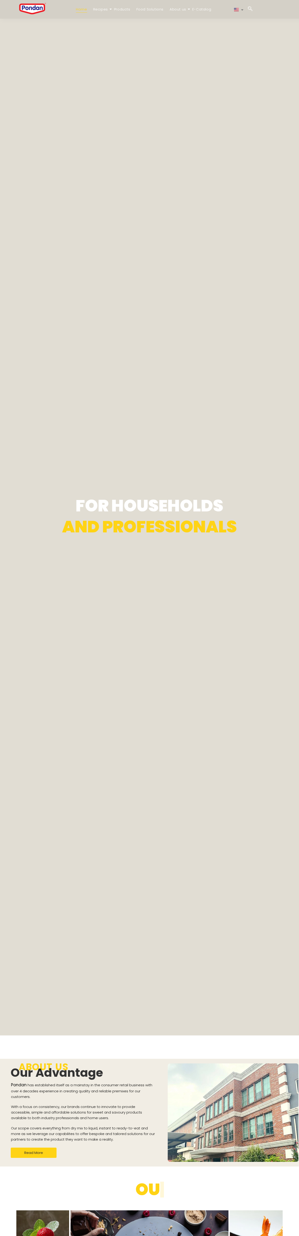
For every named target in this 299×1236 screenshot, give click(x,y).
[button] (250, 9)
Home (81, 9)
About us (178, 9)
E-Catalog (201, 9)
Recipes (100, 9)
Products (122, 9)
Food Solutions (150, 9)
